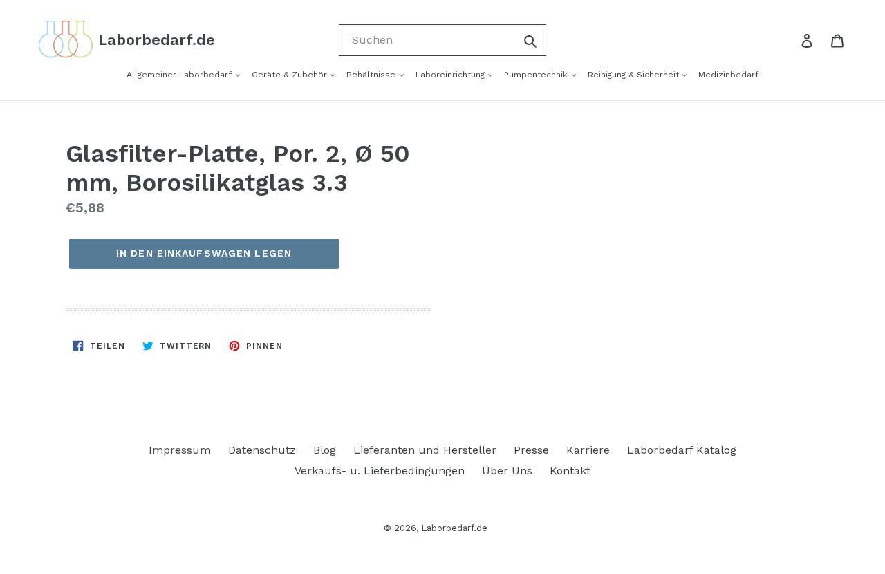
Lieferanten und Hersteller (424, 449)
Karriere (588, 449)
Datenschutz (262, 449)
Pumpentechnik (537, 75)
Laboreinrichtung (451, 75)
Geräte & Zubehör (291, 75)
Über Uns (507, 470)
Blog (324, 449)
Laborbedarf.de (454, 528)
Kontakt (570, 470)
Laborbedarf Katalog (681, 449)
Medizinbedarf (728, 75)
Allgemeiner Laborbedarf (180, 75)
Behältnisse (372, 75)
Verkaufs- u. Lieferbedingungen (380, 470)
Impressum (180, 449)
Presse (531, 449)
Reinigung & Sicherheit (635, 75)
